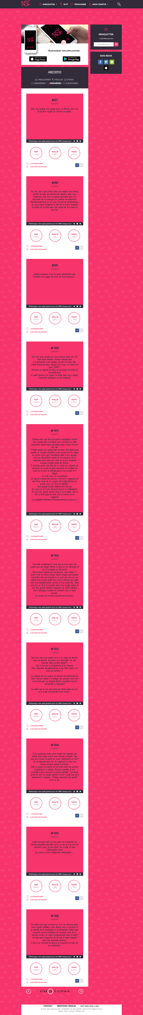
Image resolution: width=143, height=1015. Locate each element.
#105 (55, 833)
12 (58, 991)
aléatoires (72, 83)
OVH (65, 1011)
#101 (55, 431)
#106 (55, 916)
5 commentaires (36, 630)
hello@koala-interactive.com (97, 1009)
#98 (55, 183)
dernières (40, 83)
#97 (55, 100)
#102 (55, 555)
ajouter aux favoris (38, 167)
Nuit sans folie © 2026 (89, 1006)
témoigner (80, 4)
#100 (55, 348)
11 (55, 991)
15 (68, 991)
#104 (55, 745)
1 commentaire (36, 246)
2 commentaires (36, 164)
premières (55, 83)
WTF (65, 4)
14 (64, 991)
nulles (59, 79)
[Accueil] (25, 4)
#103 (55, 649)
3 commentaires (36, 329)
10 (50, 991)
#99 (55, 265)
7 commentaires (36, 536)
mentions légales (66, 1006)
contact (47, 1006)
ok (116, 44)
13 (61, 991)
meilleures (44, 79)
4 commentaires (36, 897)
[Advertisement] (70, 16)
